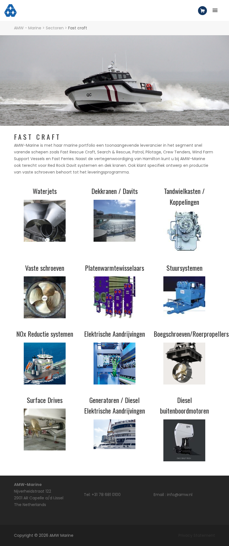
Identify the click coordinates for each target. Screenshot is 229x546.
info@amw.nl (179, 494)
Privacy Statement (196, 535)
